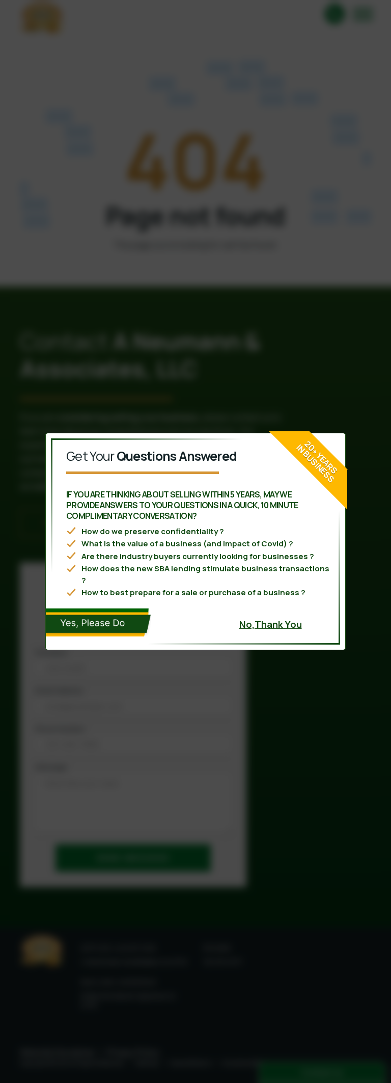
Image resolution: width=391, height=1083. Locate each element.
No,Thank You (270, 624)
